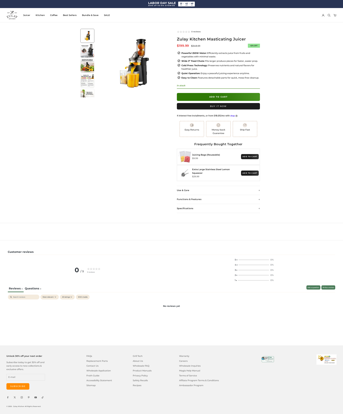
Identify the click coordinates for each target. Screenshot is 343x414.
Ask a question (313, 287)
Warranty (184, 356)
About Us (138, 361)
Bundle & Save (90, 15)
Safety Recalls (140, 380)
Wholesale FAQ (141, 366)
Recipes (137, 385)
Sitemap (91, 385)
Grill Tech (138, 356)
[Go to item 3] (87, 66)
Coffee (54, 15)
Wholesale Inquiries (190, 366)
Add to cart (218, 97)
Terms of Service (188, 375)
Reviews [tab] (16, 288)
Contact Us (92, 366)
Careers (183, 361)
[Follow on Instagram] (21, 397)
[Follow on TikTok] (42, 397)
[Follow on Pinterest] (28, 397)
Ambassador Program (191, 385)
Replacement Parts (97, 361)
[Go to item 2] (87, 51)
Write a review (328, 287)
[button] (254, 260)
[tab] (33, 288)
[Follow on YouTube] (35, 397)
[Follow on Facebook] (7, 397)
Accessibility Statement (99, 380)
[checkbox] (83, 297)
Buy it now (218, 106)
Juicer (26, 15)
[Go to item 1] (87, 36)
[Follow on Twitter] (14, 397)
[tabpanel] (171, 315)
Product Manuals (142, 370)
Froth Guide (92, 375)
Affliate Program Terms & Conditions (199, 380)
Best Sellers (70, 15)
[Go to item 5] (87, 96)
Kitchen (40, 15)
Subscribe (17, 386)
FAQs (89, 356)
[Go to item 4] (87, 81)
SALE (107, 15)
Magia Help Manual (189, 370)
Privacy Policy (140, 375)
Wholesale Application (98, 370)
